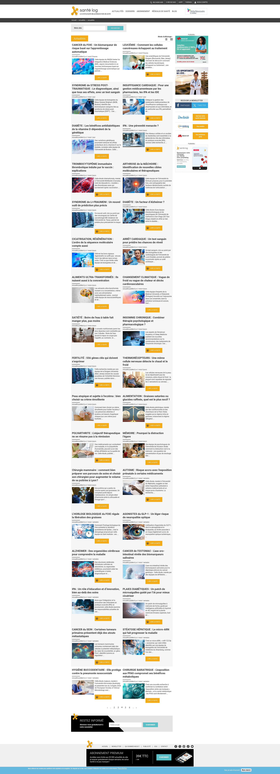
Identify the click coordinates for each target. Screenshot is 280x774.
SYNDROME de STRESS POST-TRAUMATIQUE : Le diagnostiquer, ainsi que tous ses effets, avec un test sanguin (96, 89)
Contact (164, 746)
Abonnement (143, 11)
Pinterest (184, 746)
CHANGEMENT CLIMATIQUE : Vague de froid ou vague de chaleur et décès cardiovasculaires (146, 280)
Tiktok (188, 746)
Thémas (188, 2)
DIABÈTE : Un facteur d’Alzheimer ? (143, 202)
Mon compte (202, 2)
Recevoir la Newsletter (192, 101)
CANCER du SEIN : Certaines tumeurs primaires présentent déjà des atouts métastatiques (94, 633)
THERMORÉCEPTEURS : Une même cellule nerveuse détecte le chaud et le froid (145, 361)
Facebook (175, 746)
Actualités (117, 11)
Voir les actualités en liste (166, 39)
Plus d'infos (122, 768)
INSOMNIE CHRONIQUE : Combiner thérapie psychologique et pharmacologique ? (143, 321)
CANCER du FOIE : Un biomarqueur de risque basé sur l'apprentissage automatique (94, 48)
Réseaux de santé (161, 11)
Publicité (147, 746)
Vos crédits (200, 126)
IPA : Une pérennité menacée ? (141, 125)
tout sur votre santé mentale (200, 117)
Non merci (246, 770)
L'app (181, 2)
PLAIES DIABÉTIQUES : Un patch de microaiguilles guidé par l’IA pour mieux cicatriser (146, 592)
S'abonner (150, 725)
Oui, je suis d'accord (232, 770)
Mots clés (78, 28)
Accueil (74, 20)
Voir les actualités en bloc (171, 39)
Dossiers (130, 11)
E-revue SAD (171, 2)
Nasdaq (190, 10)
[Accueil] (75, 11)
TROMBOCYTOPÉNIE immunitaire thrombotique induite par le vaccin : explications (93, 167)
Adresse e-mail (115, 721)
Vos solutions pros (200, 136)
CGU (155, 746)
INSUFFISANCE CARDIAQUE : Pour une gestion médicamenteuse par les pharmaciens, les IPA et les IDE (146, 89)
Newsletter (116, 746)
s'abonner (164, 757)
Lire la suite (102, 78)
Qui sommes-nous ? (132, 746)
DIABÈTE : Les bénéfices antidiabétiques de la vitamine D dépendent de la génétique (96, 129)
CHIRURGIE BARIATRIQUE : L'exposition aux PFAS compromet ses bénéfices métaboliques (146, 673)
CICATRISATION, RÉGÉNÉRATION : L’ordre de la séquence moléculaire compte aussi (92, 242)
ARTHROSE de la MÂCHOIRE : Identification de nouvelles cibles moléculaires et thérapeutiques (142, 167)
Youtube (192, 746)
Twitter (179, 746)
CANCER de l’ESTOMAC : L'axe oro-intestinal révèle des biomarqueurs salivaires (143, 554)
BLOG (174, 11)
